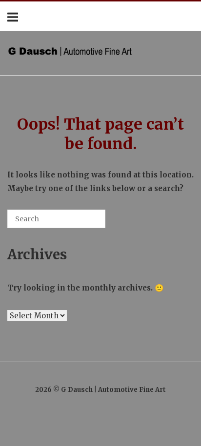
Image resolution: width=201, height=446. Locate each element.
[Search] (83, 222)
